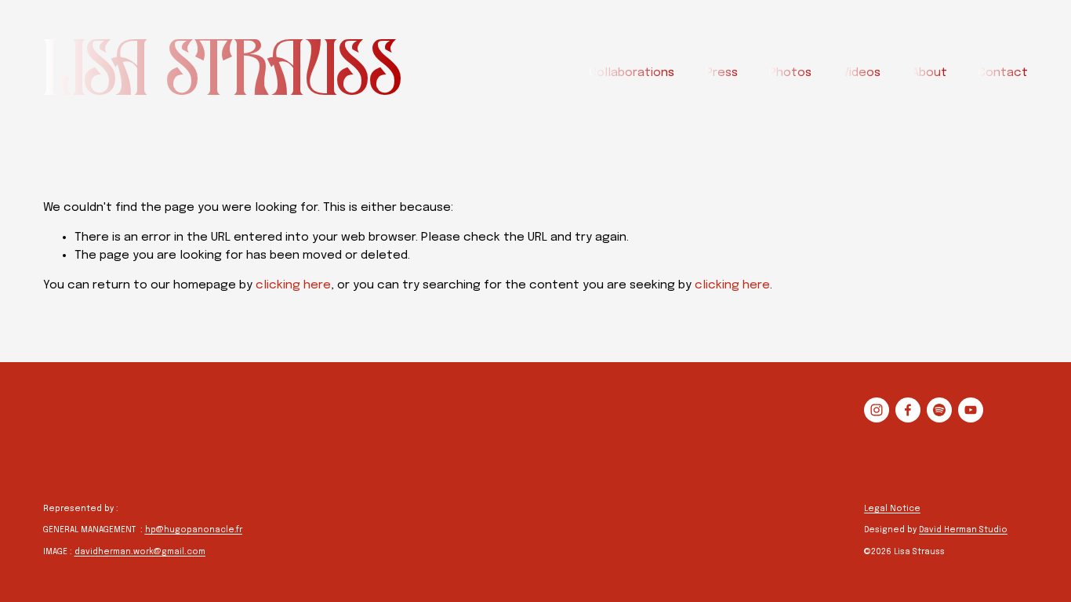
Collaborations (631, 73)
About (929, 73)
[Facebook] (907, 409)
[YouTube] (970, 409)
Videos (861, 73)
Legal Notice (892, 509)
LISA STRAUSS (223, 73)
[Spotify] (939, 409)
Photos (790, 73)
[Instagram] (876, 409)
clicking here (293, 285)
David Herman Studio (963, 530)
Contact (1003, 73)
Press (722, 73)
